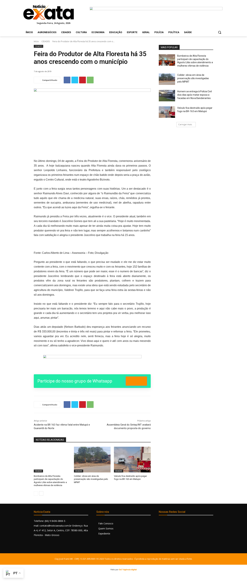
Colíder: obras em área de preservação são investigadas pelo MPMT (91, 479)
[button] (220, 32)
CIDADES (46, 41)
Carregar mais (185, 124)
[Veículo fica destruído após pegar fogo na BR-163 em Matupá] (132, 459)
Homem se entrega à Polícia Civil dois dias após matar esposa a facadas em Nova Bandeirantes (194, 94)
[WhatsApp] (90, 80)
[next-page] (41, 493)
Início (36, 41)
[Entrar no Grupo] (136, 381)
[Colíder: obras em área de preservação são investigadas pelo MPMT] (92, 459)
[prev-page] (36, 493)
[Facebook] (67, 80)
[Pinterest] (82, 80)
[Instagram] (169, 522)
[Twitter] (74, 80)
